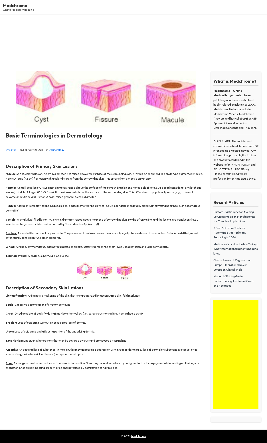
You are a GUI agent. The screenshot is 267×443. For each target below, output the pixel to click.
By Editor (11, 149)
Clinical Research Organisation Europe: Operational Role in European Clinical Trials (232, 264)
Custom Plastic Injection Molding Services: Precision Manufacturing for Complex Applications (234, 216)
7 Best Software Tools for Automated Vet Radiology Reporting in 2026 (229, 232)
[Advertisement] (133, 41)
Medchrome (15, 5)
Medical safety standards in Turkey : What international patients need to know (235, 248)
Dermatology (56, 149)
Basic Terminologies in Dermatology (54, 135)
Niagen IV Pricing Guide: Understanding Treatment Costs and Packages (233, 280)
